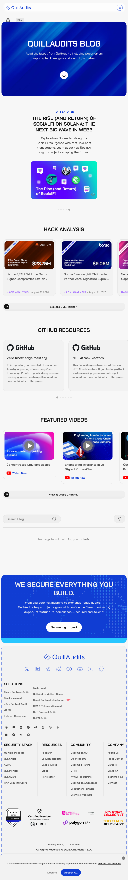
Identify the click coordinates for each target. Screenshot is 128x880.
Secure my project (64, 627)
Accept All (71, 872)
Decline (52, 872)
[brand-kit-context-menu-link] (18, 8)
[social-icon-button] (26, 669)
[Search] (54, 519)
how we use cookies (109, 863)
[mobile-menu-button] (120, 8)
